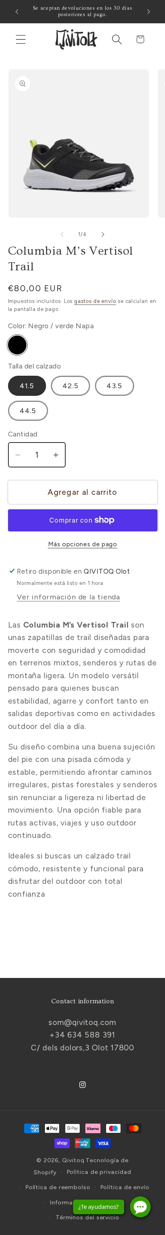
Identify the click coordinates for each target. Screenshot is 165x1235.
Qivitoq (73, 1160)
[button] (20, 39)
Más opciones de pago (82, 544)
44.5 (28, 410)
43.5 (114, 385)
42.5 (70, 385)
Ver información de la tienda (68, 597)
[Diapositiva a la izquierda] (62, 234)
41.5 (27, 385)
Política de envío (125, 1187)
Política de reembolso (58, 1187)
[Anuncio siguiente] (148, 12)
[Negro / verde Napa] (17, 345)
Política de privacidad (99, 1171)
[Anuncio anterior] (17, 12)
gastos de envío (95, 301)
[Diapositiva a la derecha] (103, 234)
